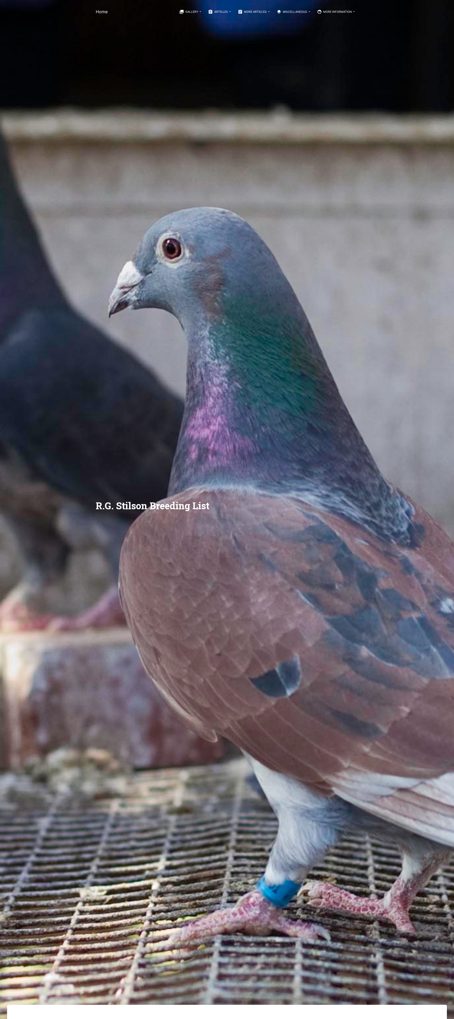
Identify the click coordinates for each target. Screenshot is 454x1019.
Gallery (189, 11)
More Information (335, 11)
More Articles (252, 11)
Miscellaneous (292, 11)
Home (102, 11)
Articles (218, 11)
